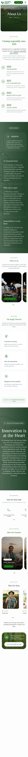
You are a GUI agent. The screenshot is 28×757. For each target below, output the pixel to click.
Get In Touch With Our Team (14, 644)
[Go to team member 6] (15, 617)
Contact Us (12, 298)
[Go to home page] (6, 2)
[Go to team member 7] (16, 617)
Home (10, 17)
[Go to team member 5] (14, 617)
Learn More (7, 566)
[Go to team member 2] (11, 617)
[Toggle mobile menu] (25, 2)
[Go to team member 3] (12, 617)
